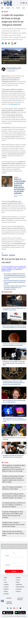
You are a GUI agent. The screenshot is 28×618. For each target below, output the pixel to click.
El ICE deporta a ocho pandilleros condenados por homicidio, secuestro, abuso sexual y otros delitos (14, 363)
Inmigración (19, 584)
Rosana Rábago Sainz (13, 68)
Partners (18, 591)
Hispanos (8, 8)
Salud (23, 8)
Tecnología (18, 589)
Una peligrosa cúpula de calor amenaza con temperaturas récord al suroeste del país (13, 456)
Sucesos (5, 255)
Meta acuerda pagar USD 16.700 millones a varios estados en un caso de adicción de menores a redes (14, 420)
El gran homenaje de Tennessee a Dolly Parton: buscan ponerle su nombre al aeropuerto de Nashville (15, 282)
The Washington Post (14, 104)
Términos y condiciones (9, 602)
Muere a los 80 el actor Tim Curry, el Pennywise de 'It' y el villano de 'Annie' (14, 401)
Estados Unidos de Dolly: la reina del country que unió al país (14, 438)
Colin (19, 203)
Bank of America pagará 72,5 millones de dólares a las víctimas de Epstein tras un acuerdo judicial (14, 326)
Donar (2, 8)
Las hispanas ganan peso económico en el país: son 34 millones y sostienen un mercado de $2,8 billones (13, 505)
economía (6, 584)
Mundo (17, 582)
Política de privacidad (20, 599)
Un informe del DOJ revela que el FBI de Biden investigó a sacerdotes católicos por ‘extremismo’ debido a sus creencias (13, 496)
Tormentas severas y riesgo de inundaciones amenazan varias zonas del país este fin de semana (13, 524)
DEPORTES (6, 589)
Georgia (12, 255)
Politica (18, 8)
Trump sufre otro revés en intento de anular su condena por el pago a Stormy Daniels (13, 533)
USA (13, 8)
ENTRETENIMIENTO (20, 587)
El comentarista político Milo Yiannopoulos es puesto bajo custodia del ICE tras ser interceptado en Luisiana (15, 287)
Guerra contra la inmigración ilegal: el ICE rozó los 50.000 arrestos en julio (14, 308)
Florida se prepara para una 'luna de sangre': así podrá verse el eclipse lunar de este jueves (14, 344)
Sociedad (6, 12)
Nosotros (6, 594)
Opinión (6, 591)
